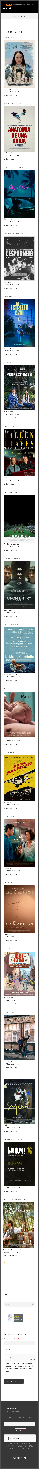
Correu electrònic (10, 1339)
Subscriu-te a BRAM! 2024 (4, 1262)
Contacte (11, 1408)
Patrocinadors (14, 1412)
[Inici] (19, 4)
